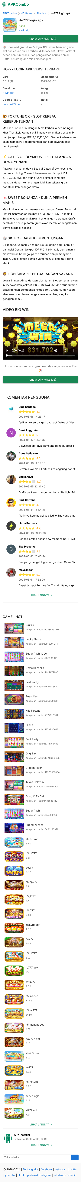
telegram (45, 1175)
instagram (61, 1169)
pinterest (32, 1175)
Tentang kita (30, 1169)
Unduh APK (42, 38)
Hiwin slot (24, 30)
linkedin (71, 1175)
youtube (10, 1175)
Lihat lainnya (39, 595)
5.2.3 (8, 81)
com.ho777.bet (12, 104)
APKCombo (10, 13)
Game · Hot (13, 617)
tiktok (21, 1175)
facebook (46, 1169)
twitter (73, 1169)
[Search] (75, 1158)
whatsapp (60, 1175)
